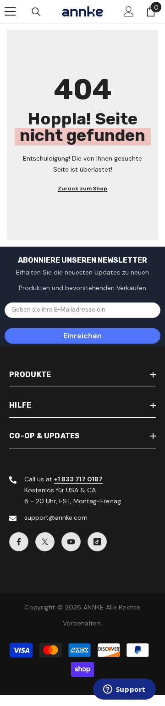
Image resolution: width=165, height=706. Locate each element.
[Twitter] (45, 541)
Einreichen (82, 335)
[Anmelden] (129, 11)
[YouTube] (71, 541)
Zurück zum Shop (82, 188)
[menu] (10, 11)
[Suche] (36, 11)
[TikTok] (97, 541)
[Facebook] (18, 541)
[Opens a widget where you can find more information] (124, 690)
